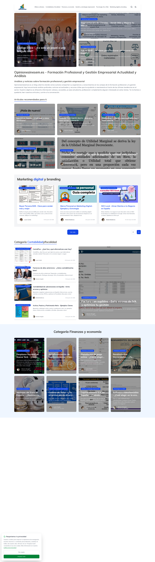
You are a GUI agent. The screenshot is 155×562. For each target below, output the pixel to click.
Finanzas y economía (68, 7)
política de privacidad (10, 548)
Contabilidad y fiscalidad (53, 7)
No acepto (21, 552)
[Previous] (133, 232)
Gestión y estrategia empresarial (85, 7)
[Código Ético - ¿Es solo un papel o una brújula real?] (45, 40)
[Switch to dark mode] (135, 7)
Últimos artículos (39, 7)
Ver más (72, 232)
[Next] (139, 232)
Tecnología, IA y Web (102, 7)
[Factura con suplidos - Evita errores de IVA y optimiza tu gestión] (110, 282)
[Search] (131, 7)
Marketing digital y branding (118, 7)
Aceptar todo (21, 556)
